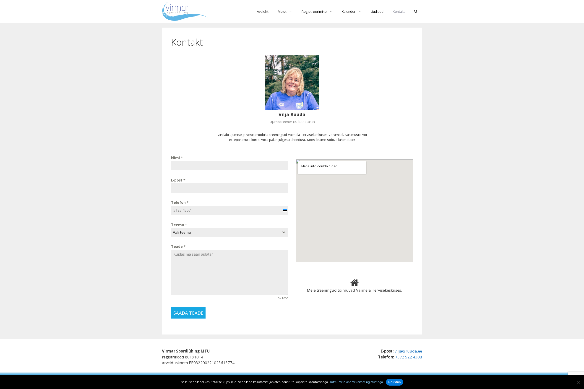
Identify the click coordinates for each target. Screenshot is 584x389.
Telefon (180, 202)
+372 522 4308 (408, 357)
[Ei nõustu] (578, 382)
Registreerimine (314, 11)
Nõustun (394, 382)
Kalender (349, 11)
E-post (178, 180)
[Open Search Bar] (415, 11)
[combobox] (229, 232)
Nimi (177, 157)
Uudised (376, 11)
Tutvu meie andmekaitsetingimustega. (357, 382)
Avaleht (263, 11)
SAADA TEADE (188, 313)
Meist (282, 11)
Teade (178, 246)
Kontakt (399, 11)
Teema (179, 224)
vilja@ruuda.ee (408, 351)
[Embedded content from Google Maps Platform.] (354, 210)
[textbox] (225, 232)
